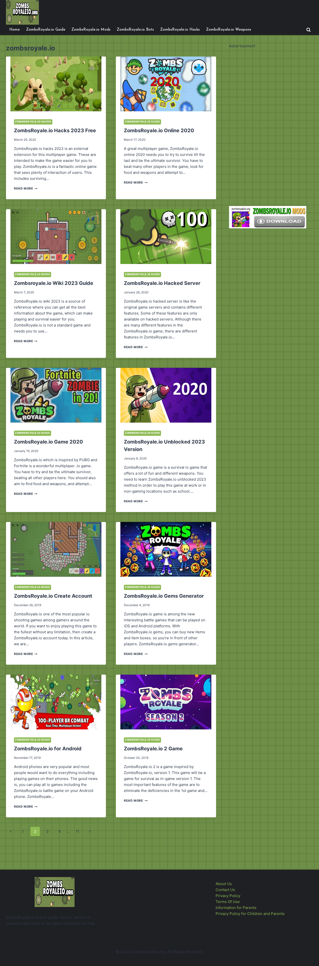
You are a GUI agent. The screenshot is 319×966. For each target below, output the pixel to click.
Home (14, 30)
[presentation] (56, 84)
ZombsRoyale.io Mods (91, 30)
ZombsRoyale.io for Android (47, 749)
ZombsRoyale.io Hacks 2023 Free (55, 130)
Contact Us (225, 889)
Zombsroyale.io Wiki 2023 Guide (53, 283)
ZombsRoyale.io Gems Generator (164, 596)
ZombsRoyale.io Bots (135, 30)
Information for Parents (236, 907)
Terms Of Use (228, 901)
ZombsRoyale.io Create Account (53, 596)
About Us (224, 883)
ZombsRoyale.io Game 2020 (48, 442)
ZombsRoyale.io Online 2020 (159, 130)
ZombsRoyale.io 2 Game (153, 749)
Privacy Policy (228, 895)
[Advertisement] (266, 123)
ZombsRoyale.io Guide (45, 30)
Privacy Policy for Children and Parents (250, 913)
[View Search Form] (308, 29)
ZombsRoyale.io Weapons (228, 30)
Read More (25, 188)
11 (77, 831)
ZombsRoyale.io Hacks (180, 30)
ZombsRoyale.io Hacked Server (162, 283)
